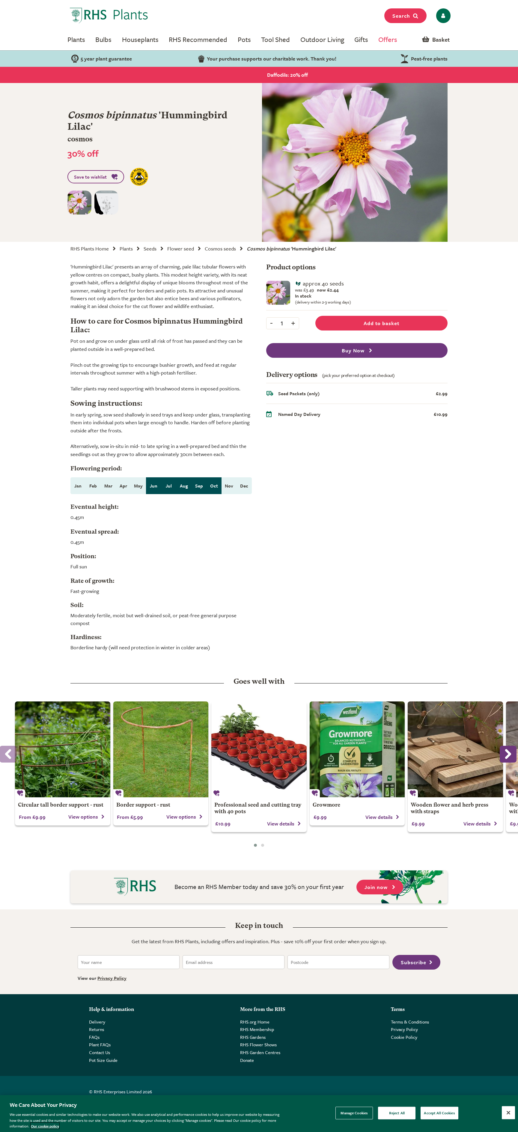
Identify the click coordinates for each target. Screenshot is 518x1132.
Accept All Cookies (439, 1113)
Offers (387, 39)
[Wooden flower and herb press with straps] (455, 749)
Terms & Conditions (410, 1021)
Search (401, 15)
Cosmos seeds (220, 248)
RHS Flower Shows (258, 1044)
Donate (247, 1060)
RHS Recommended (198, 39)
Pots (244, 39)
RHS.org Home (254, 1021)
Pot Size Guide (103, 1060)
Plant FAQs (100, 1044)
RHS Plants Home (89, 248)
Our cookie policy (45, 1125)
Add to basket (381, 323)
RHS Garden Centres (260, 1052)
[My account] (442, 15)
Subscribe (413, 962)
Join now (377, 887)
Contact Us (99, 1052)
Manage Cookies (354, 1113)
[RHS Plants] (109, 15)
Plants (76, 39)
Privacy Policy (112, 978)
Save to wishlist (90, 176)
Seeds (150, 248)
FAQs (94, 1037)
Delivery (97, 1021)
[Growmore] (357, 749)
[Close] (508, 1112)
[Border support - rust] (161, 749)
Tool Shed (275, 39)
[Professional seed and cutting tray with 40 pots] (259, 749)
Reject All (397, 1113)
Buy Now (354, 350)
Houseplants (140, 39)
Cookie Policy (404, 1037)
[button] (255, 845)
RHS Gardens (253, 1037)
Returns (96, 1029)
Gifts (361, 39)
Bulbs (103, 39)
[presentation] (508, 754)
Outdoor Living (322, 39)
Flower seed (180, 248)
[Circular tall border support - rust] (62, 749)
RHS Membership (257, 1029)
